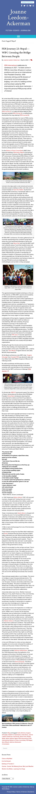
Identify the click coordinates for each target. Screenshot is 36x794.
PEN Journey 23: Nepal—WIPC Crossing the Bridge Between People (16, 52)
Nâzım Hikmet (18, 497)
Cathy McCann (21, 733)
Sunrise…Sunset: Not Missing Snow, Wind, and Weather (18, 766)
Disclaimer (31, 792)
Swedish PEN (15, 357)
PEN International (23, 738)
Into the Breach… (7, 761)
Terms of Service (21, 792)
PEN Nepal (29, 740)
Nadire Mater (21, 513)
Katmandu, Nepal (19, 152)
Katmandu (16, 736)
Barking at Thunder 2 (8, 764)
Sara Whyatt (12, 350)
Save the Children (18, 189)
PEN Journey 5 (6, 111)
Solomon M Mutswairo (20, 650)
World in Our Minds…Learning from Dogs (13, 769)
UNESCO (13, 392)
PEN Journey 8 (24, 115)
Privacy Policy (11, 792)
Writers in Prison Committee (14, 150)
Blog (8, 733)
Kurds (6, 533)
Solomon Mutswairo (15, 742)
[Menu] (18, 36)
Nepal (16, 738)
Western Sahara (8, 621)
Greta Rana (11, 396)
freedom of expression (14, 734)
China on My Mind (7, 758)
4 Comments (5, 744)
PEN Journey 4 (17, 113)
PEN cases (15, 334)
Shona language (19, 661)
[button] (27, 2)
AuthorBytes (5, 789)
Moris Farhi (16, 243)
